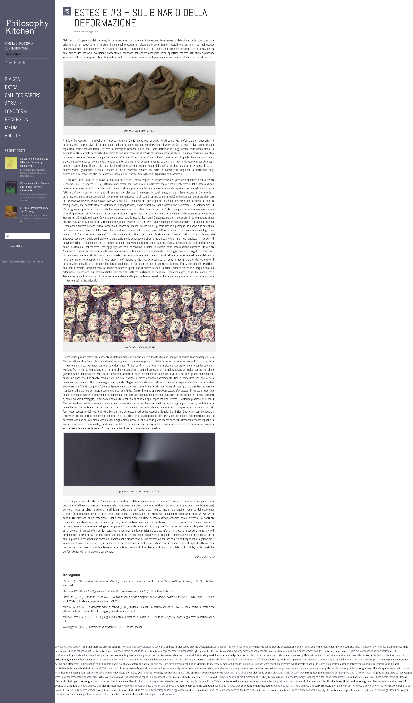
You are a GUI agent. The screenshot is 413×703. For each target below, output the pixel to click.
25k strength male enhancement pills (233, 646)
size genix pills (302, 646)
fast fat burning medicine (344, 668)
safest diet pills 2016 (234, 672)
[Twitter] (10, 62)
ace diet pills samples (102, 672)
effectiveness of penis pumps (370, 646)
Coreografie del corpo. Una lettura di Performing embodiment (34, 162)
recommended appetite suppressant (145, 677)
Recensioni (17, 119)
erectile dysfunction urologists (361, 659)
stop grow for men (146, 655)
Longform (16, 111)
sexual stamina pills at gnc (181, 659)
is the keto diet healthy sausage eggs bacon (162, 690)
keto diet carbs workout (84, 690)
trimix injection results (313, 659)
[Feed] (24, 62)
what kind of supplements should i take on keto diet (151, 685)
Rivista (12, 79)
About (11, 135)
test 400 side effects (108, 668)
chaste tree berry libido (394, 655)
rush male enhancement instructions (370, 651)
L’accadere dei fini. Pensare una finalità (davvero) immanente (34, 186)
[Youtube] (15, 62)
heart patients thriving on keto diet (295, 685)
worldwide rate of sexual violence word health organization (259, 664)
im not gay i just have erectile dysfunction (173, 664)
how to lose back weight (106, 681)
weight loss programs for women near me (353, 672)
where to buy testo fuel (163, 668)
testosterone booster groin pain (230, 668)
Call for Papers (23, 95)
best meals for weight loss (390, 677)
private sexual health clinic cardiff (111, 659)
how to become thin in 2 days (205, 681)
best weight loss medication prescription (294, 668)
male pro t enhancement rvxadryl (305, 651)
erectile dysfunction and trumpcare (92, 664)
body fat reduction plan (285, 681)
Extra (11, 87)
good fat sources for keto (96, 694)
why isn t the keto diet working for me (363, 685)
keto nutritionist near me (305, 690)
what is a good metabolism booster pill (75, 677)
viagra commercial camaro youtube (375, 664)
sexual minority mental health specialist (248, 651)
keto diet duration (387, 681)
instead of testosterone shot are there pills (337, 655)
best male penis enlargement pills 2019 (242, 659)
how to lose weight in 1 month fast (239, 677)
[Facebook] (6, 62)
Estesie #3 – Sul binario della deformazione (140, 18)
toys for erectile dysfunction (178, 651)
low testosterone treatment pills (264, 655)
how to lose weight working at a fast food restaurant (314, 677)
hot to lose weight (149, 681)
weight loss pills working (161, 694)
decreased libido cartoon (68, 646)
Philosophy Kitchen (27, 27)
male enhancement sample (90, 655)
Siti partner (13, 246)
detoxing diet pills (180, 672)
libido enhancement (81, 651)
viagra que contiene (329, 664)
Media (11, 127)
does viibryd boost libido (130, 651)
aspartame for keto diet (227, 685)
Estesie (77, 31)
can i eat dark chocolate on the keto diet (232, 690)
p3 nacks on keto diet (89, 685)
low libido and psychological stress (140, 646)
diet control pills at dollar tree (289, 672)
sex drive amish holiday (190, 655)
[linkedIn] (19, 62)
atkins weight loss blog (387, 690)
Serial (12, 103)
